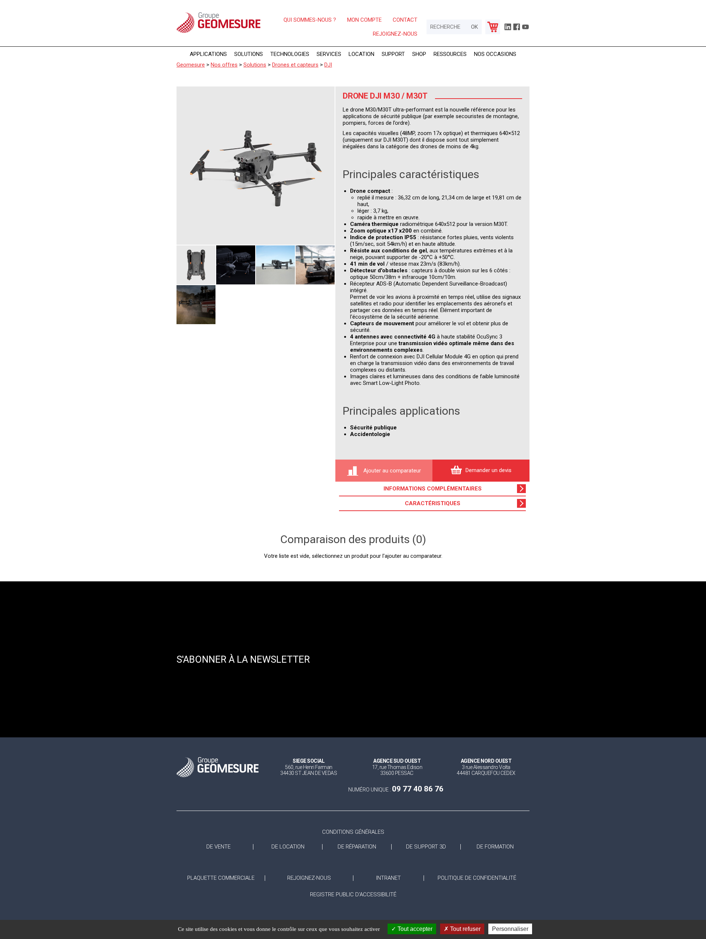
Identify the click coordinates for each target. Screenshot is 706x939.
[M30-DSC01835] (195, 304)
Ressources (450, 54)
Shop (419, 54)
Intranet (388, 878)
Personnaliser (510, 929)
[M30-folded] (195, 264)
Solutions (248, 54)
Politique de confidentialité (477, 878)
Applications (208, 54)
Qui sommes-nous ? (310, 20)
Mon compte (364, 20)
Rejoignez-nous (395, 34)
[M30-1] (255, 165)
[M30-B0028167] (275, 264)
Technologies (289, 54)
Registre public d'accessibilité (353, 894)
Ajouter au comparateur (391, 470)
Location (361, 54)
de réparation (357, 847)
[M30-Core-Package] (235, 264)
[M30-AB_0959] (315, 264)
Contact (405, 20)
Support (393, 54)
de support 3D (426, 847)
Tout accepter (414, 929)
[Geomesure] (218, 32)
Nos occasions (495, 54)
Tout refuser (465, 929)
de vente (218, 847)
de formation (495, 847)
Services (329, 54)
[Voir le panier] (492, 27)
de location (287, 847)
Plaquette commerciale (220, 878)
